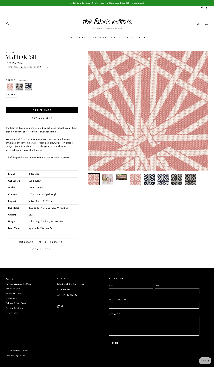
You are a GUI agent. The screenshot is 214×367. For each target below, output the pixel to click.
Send (115, 343)
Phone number (118, 300)
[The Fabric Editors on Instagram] (59, 306)
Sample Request (13, 288)
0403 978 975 (63, 289)
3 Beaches (13, 52)
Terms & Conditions (14, 308)
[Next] (206, 179)
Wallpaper (99, 37)
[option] (107, 3)
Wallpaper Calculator (15, 293)
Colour (16, 80)
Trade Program (12, 298)
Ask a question (42, 249)
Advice (143, 37)
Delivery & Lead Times (16, 303)
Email (158, 285)
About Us (10, 279)
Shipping (22, 66)
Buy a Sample (42, 118)
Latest (130, 37)
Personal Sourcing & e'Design (19, 283)
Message (114, 314)
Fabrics (82, 37)
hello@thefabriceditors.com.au (70, 284)
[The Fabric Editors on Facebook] (62, 306)
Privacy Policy (12, 312)
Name (112, 285)
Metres (10, 94)
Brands (116, 37)
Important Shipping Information (42, 242)
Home (69, 37)
